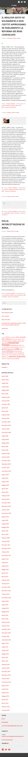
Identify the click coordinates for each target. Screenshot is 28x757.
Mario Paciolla (6, 319)
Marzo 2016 (5, 619)
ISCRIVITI (4, 367)
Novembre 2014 (6, 675)
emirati (9, 347)
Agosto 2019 (5, 474)
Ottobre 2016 (5, 594)
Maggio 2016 (5, 612)
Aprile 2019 (5, 488)
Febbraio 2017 (6, 580)
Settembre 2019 (6, 471)
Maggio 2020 (5, 443)
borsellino (7, 213)
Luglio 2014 (5, 689)
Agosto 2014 (5, 685)
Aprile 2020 (5, 446)
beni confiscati (7, 105)
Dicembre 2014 (6, 671)
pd (23, 353)
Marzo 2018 (5, 534)
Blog (3, 719)
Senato (4, 356)
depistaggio (19, 345)
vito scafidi (7, 358)
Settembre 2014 (6, 682)
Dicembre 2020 (6, 422)
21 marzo (3, 337)
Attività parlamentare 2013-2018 (12, 726)
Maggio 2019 (5, 485)
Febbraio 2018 (6, 538)
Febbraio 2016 (6, 622)
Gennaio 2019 (5, 499)
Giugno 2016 (5, 608)
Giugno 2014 (5, 692)
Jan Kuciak (5, 328)
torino (3, 358)
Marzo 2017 (5, 576)
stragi (7, 356)
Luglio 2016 (5, 605)
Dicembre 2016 (6, 587)
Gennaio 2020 (5, 457)
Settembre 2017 (6, 555)
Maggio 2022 (5, 390)
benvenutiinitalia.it (7, 740)
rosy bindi (18, 354)
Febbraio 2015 (6, 664)
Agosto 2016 (5, 601)
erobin (18, 38)
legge (9, 349)
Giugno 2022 (5, 387)
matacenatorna (18, 351)
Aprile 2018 (5, 531)
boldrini (15, 339)
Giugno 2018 (5, 524)
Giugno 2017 (5, 566)
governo (4, 349)
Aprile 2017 (5, 573)
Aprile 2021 (5, 408)
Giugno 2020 (5, 439)
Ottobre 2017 (5, 552)
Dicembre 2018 (6, 503)
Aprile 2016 (5, 615)
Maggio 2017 (5, 569)
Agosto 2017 (5, 559)
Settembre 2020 (6, 432)
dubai (5, 347)
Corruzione (13, 345)
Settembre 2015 (6, 640)
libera (12, 349)
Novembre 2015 (6, 633)
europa (19, 347)
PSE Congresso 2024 (7, 312)
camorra (23, 339)
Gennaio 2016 (5, 626)
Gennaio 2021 (5, 418)
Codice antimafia (12, 341)
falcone (23, 347)
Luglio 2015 (5, 647)
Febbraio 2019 (6, 496)
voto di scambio (15, 358)
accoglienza (12, 337)
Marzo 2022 (5, 394)
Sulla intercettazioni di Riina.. (13, 224)
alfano (17, 337)
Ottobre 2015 (5, 636)
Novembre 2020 (6, 425)
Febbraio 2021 (6, 415)
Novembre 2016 (6, 590)
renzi (14, 355)
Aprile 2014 (5, 699)
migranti (4, 353)
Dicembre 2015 (6, 629)
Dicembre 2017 (6, 545)
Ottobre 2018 (5, 510)
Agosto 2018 (5, 517)
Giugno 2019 (5, 481)
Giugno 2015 (5, 650)
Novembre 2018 (6, 506)
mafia (16, 105)
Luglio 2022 (5, 383)
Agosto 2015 (5, 643)
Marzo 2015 (5, 661)
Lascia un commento (10, 107)
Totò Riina (17, 213)
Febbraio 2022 (6, 397)
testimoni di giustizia (17, 357)
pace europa (5, 316)
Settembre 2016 (6, 597)
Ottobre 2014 (5, 678)
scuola (22, 354)
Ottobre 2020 (5, 429)
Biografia (5, 722)
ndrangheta (10, 353)
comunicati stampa (13, 189)
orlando (20, 353)
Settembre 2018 (6, 513)
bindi (12, 339)
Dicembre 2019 (6, 460)
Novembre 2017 (6, 548)
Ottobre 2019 (5, 467)
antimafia (23, 337)
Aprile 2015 (5, 657)
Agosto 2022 (5, 379)
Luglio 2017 (5, 562)
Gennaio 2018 (5, 541)
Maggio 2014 (5, 696)
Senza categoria (11, 103)
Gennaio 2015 (5, 668)
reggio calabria (9, 354)
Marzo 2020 (5, 450)
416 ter (8, 337)
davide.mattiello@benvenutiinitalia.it (13, 736)
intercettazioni (18, 295)
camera (19, 339)
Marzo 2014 (5, 703)
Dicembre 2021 (6, 404)
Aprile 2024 (5, 376)
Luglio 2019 (5, 478)
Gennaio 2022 (5, 401)
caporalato (4, 341)
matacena (9, 351)
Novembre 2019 (6, 464)
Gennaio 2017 (5, 583)
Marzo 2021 (5, 411)
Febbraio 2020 (6, 453)
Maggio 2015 (5, 654)
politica (3, 354)
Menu (15, 5)
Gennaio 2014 (5, 710)
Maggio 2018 (5, 527)
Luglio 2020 (5, 436)
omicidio (16, 353)
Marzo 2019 (5, 492)
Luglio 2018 (5, 520)
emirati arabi (14, 347)
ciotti (13, 105)
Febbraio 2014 (6, 706)
